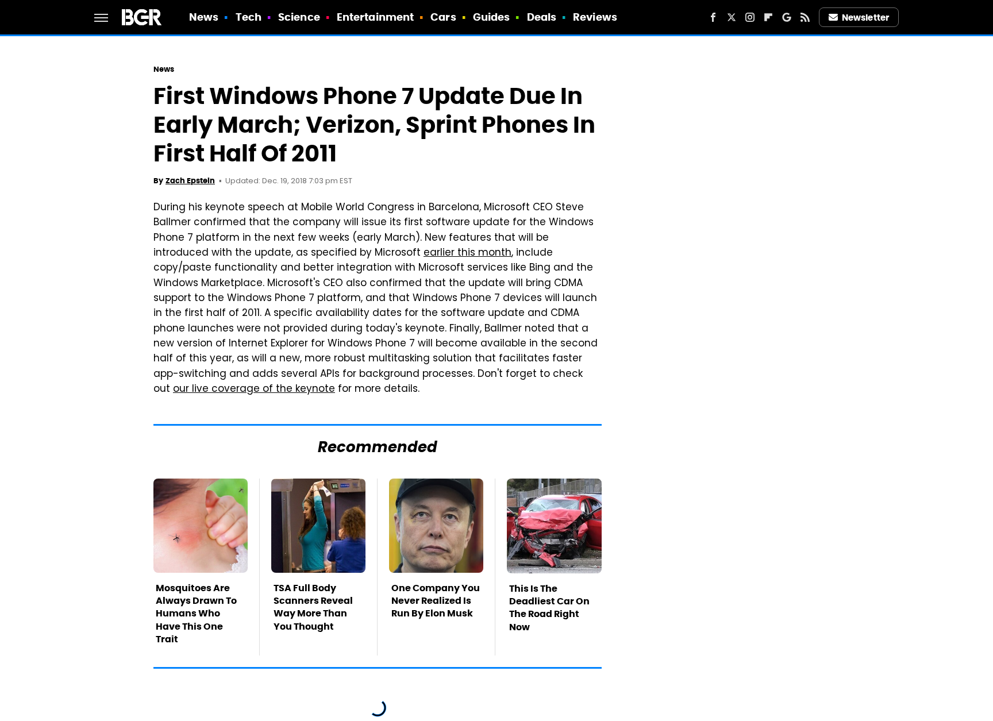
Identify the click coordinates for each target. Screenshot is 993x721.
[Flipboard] (768, 17)
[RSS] (805, 17)
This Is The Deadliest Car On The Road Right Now (549, 608)
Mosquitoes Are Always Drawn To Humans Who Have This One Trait (196, 614)
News (203, 17)
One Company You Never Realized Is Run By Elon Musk (435, 601)
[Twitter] (731, 17)
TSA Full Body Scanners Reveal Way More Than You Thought (313, 607)
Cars (443, 17)
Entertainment (375, 17)
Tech (248, 17)
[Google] (786, 17)
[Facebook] (713, 17)
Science (299, 17)
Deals (542, 17)
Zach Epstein (190, 181)
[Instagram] (750, 17)
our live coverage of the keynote (254, 389)
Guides (491, 17)
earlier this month (467, 253)
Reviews (595, 17)
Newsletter (865, 17)
